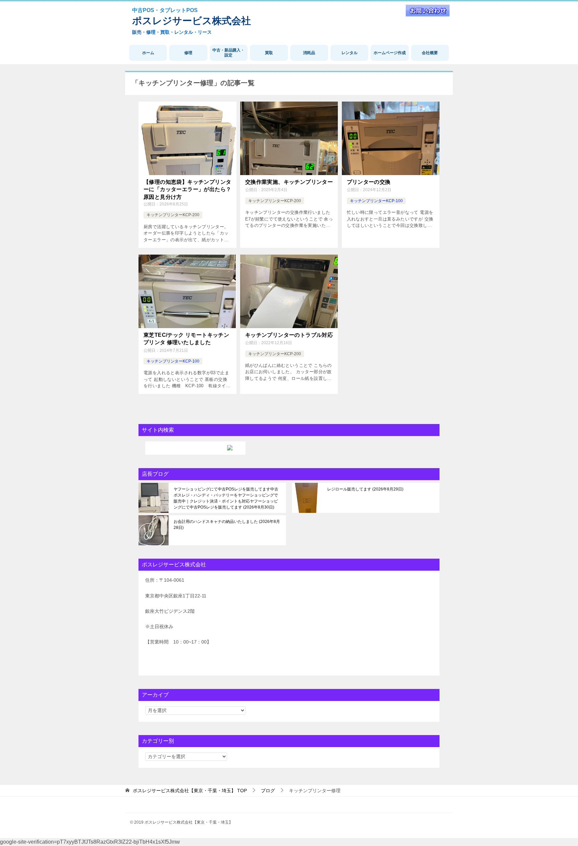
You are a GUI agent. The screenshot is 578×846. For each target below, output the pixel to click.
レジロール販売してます (364, 489)
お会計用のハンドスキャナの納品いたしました (227, 524)
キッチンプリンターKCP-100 (376, 200)
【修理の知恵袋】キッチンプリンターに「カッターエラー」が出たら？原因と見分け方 (187, 189)
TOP (190, 790)
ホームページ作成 (390, 52)
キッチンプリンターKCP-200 (173, 215)
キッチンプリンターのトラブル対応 (289, 335)
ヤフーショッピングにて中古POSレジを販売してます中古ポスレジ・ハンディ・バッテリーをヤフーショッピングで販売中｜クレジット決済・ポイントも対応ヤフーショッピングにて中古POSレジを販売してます (226, 498)
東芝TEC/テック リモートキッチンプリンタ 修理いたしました (186, 338)
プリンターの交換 (369, 182)
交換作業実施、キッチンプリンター (289, 182)
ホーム (148, 52)
